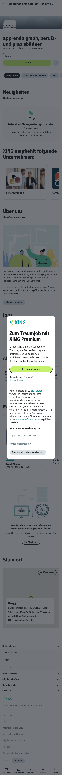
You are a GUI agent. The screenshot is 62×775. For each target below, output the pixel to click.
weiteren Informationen (27, 419)
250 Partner (36, 391)
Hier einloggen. (16, 380)
